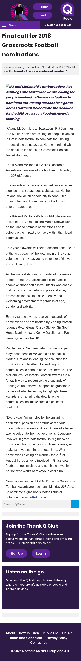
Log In (41, 553)
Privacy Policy (56, 637)
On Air (67, 633)
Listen (44, 6)
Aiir (66, 650)
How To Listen (29, 633)
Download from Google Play (54, 599)
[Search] (75, 504)
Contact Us (38, 642)
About (10, 633)
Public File (50, 633)
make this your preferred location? (42, 71)
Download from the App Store (21, 599)
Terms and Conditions (26, 637)
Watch (45, 15)
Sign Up (16, 553)
